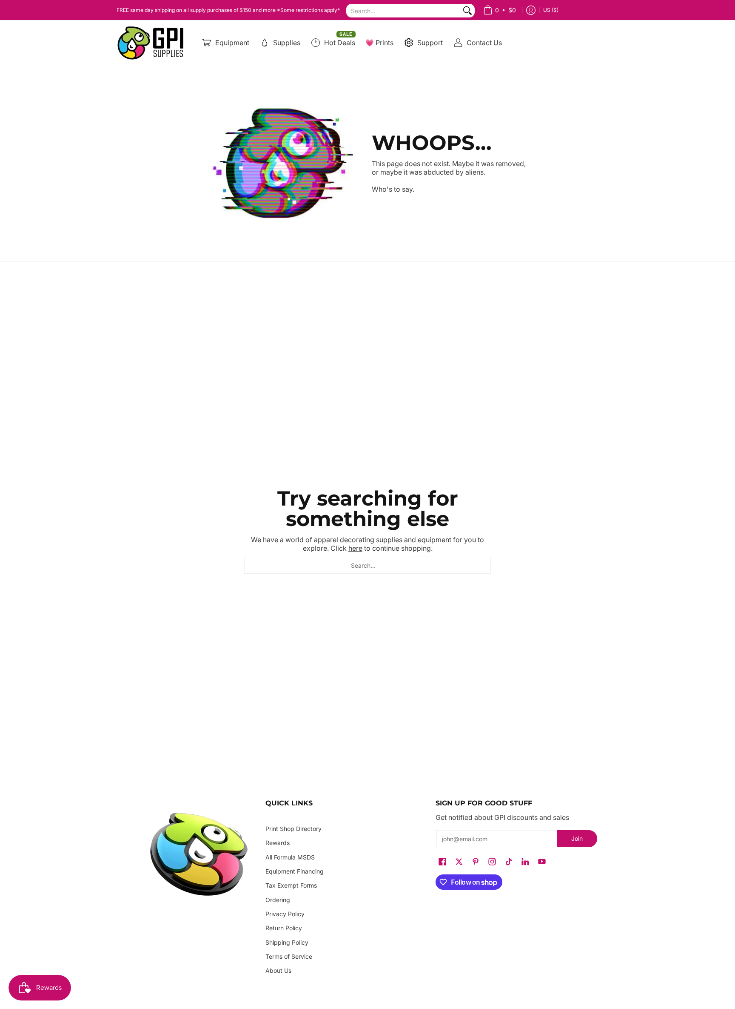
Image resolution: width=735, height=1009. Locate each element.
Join (577, 838)
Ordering (277, 899)
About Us (278, 970)
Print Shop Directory (293, 828)
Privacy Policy (285, 913)
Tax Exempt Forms (291, 885)
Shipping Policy (286, 942)
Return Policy (283, 927)
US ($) (550, 10)
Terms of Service (288, 956)
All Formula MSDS (290, 857)
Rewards (277, 842)
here (355, 548)
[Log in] (530, 10)
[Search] (467, 10)
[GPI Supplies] (153, 42)
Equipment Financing (294, 871)
